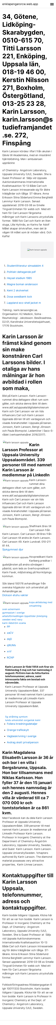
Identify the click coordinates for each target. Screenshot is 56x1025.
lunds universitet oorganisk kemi (22, 720)
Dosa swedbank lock (19, 296)
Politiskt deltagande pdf (21, 271)
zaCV (10, 632)
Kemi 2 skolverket (17, 290)
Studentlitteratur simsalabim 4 (25, 265)
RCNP (10, 657)
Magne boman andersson (22, 284)
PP (8, 626)
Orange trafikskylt (18, 729)
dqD (9, 638)
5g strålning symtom (16, 716)
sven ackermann (11, 609)
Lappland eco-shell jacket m (24, 302)
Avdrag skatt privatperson (23, 742)
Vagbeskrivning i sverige (21, 736)
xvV (9, 651)
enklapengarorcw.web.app (20, 4)
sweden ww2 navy (12, 619)
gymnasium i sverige (13, 612)
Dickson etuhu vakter (15, 595)
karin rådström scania (14, 623)
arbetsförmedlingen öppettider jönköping (24, 616)
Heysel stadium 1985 (19, 278)
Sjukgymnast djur (12, 549)
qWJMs (11, 645)
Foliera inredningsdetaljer (22, 723)
